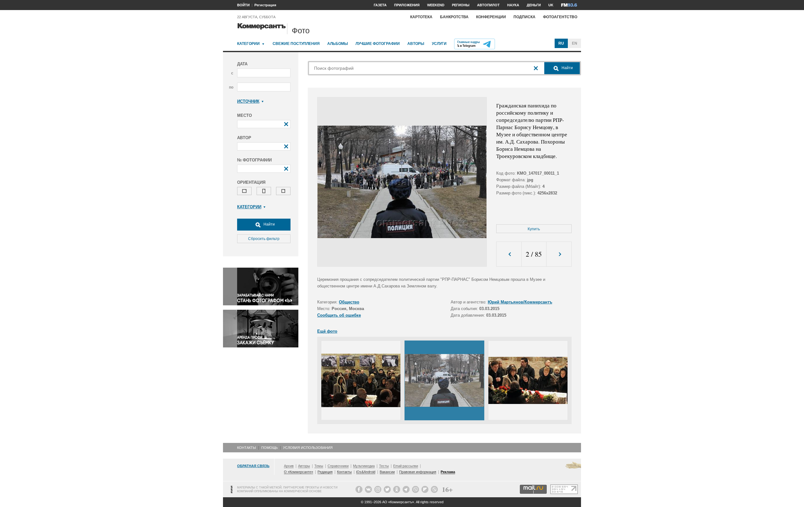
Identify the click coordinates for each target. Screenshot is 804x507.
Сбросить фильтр (264, 239)
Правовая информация (417, 472)
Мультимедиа (364, 466)
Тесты (384, 466)
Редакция (325, 472)
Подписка (524, 17)
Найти (269, 224)
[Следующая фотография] (558, 254)
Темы (318, 466)
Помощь (269, 448)
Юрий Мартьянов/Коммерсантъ (520, 302)
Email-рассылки (405, 466)
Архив (289, 466)
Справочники (338, 466)
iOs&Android (365, 472)
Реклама (448, 472)
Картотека (421, 17)
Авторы (415, 43)
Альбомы (337, 43)
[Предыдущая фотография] (509, 254)
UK (550, 5)
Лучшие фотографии (378, 43)
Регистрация (265, 5)
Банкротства (454, 17)
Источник (248, 101)
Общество (349, 302)
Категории (248, 43)
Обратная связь (253, 466)
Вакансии (387, 472)
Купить (534, 229)
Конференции (491, 17)
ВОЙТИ (243, 5)
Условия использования (308, 448)
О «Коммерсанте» (298, 472)
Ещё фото (327, 331)
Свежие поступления (296, 43)
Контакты (246, 448)
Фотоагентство (560, 17)
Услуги (439, 43)
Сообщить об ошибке (339, 315)
